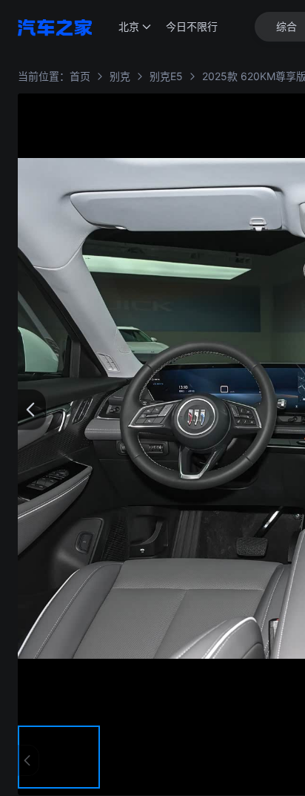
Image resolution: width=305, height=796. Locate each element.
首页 (80, 76)
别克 (120, 76)
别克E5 (166, 76)
